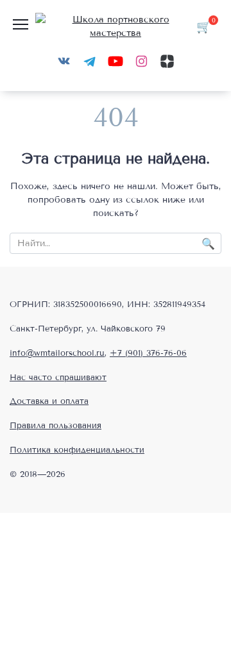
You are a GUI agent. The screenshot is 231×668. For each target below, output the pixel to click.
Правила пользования (55, 426)
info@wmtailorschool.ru (57, 353)
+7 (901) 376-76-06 (148, 353)
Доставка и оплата (49, 401)
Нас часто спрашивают (58, 377)
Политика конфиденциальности (77, 450)
